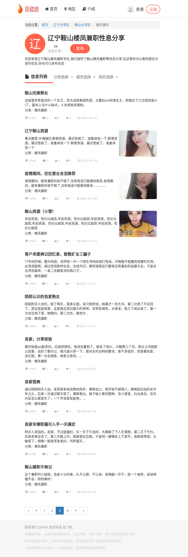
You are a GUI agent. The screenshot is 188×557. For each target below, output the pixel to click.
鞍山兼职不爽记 (38, 467)
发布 (80, 48)
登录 (140, 9)
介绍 (90, 9)
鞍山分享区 (83, 25)
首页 (53, 9)
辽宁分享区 (61, 25)
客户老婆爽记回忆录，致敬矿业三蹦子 (58, 254)
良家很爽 (32, 382)
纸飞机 (67, 527)
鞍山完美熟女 (36, 93)
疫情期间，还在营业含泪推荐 (50, 173)
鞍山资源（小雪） (40, 211)
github (43, 527)
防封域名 (55, 527)
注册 (153, 9)
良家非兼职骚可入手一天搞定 (50, 424)
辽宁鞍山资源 (36, 131)
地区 (71, 9)
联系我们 (31, 527)
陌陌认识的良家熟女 (42, 296)
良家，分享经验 (38, 339)
